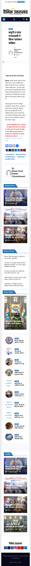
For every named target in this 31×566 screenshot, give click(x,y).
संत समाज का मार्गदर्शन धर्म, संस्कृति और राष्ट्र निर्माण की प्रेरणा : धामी (15, 237)
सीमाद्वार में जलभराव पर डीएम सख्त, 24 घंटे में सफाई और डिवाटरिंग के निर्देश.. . (20, 396)
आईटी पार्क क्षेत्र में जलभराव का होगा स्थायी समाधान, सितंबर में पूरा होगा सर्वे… (15, 323)
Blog (15, 562)
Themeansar (16, 558)
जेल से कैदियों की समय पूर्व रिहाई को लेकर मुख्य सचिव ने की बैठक (10, 157)
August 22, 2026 (12, 326)
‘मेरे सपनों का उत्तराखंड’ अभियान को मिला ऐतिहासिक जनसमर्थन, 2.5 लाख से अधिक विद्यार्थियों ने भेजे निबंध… (14, 264)
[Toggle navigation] (14, 19)
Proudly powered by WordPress (11, 556)
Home (11, 562)
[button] (24, 19)
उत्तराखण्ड (10, 29)
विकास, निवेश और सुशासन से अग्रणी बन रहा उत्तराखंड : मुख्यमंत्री (15, 200)
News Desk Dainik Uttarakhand (18, 51)
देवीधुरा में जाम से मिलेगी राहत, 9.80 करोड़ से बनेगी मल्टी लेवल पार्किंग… (19, 418)
